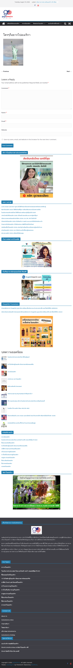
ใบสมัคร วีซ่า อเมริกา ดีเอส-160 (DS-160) (18, 408)
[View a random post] (69, 23)
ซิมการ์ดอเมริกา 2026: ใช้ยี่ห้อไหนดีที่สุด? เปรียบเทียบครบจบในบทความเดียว (21, 210)
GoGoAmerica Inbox (7, 620)
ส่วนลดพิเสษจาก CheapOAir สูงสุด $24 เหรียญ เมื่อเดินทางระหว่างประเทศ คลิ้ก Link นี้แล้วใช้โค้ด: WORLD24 (29, 308)
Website (4, 130)
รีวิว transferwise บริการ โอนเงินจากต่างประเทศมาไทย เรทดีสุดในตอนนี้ (26, 401)
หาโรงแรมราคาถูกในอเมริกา (8, 452)
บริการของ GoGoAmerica (8, 631)
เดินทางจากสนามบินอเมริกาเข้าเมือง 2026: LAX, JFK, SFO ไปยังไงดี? (19, 218)
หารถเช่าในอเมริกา (6, 466)
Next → (69, 71)
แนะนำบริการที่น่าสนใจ (53, 23)
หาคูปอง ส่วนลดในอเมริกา (8, 458)
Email (3, 121)
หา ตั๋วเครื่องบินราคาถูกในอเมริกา (9, 455)
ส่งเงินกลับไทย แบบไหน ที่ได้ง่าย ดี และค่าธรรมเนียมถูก (22, 423)
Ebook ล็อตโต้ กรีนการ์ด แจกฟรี (10, 651)
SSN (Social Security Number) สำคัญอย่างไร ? (20, 394)
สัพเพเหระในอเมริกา (38, 23)
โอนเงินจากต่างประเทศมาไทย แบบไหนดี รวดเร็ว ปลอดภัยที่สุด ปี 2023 (19, 440)
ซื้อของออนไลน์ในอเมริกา (7, 443)
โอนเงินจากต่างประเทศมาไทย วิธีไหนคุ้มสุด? (19, 357)
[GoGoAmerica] (3, 23)
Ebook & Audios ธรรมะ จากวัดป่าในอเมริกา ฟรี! (15, 647)
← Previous (5, 71)
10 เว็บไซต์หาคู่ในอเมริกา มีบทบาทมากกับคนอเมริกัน (20, 364)
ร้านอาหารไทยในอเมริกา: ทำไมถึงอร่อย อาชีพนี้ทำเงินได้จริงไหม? (17, 224)
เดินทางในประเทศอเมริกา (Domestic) (11, 312)
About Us (4, 616)
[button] (44, 23)
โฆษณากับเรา (5, 627)
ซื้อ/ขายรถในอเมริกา (6, 463)
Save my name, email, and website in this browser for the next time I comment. (30, 139)
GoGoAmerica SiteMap (8, 635)
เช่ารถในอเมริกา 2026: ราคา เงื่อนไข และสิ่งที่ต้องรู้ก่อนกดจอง (17, 230)
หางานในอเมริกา (26, 23)
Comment (5, 88)
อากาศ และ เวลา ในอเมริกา (14, 379)
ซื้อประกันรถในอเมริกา (7, 460)
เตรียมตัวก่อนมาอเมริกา (13, 23)
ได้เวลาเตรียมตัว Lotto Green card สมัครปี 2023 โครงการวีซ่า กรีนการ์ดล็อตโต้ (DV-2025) (31, 416)
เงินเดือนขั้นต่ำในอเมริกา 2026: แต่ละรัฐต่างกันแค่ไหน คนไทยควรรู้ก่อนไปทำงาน (21, 227)
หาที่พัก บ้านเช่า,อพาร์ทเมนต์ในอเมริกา (10, 449)
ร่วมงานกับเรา (5, 624)
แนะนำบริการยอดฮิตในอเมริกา (10, 643)
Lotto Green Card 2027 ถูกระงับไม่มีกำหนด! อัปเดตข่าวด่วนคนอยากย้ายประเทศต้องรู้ (23, 207)
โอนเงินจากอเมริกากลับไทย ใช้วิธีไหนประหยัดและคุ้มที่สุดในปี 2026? (18, 212)
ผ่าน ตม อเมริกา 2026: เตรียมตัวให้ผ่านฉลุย (12, 233)
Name (4, 113)
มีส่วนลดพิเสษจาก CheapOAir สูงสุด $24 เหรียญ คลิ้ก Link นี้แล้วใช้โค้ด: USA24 (41, 312)
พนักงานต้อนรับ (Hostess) (15, 386)
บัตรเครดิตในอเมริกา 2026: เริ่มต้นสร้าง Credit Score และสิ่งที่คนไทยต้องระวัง (21, 221)
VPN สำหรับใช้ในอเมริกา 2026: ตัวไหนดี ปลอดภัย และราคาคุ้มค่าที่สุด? (46, 3)
